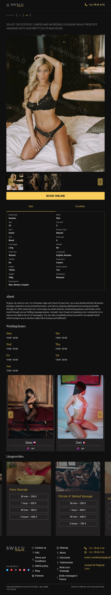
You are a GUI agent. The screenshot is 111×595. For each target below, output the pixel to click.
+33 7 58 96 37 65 (96, 4)
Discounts (65, 557)
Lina (31, 206)
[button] (15, 182)
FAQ (37, 552)
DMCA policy (41, 566)
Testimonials (66, 562)
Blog (37, 570)
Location (80, 206)
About (63, 552)
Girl (20, 15)
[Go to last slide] (10, 181)
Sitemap (64, 547)
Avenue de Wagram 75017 (94, 567)
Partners (39, 575)
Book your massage (65, 569)
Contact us (40, 547)
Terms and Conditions (40, 559)
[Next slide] (100, 181)
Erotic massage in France (68, 577)
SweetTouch (10, 15)
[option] (31, 499)
